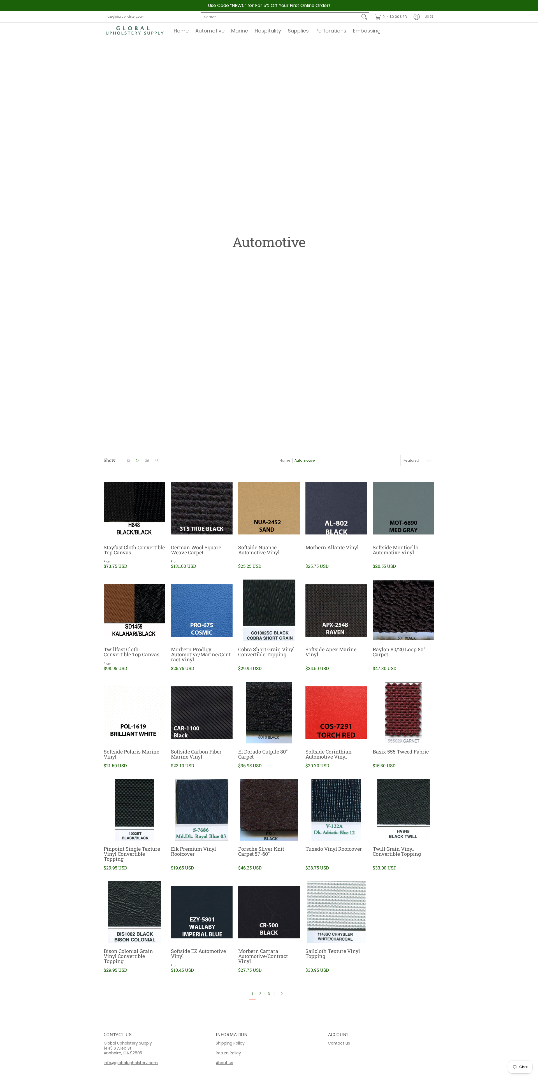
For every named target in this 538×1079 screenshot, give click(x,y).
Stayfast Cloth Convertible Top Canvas (134, 550)
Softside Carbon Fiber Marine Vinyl (196, 754)
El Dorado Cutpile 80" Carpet (263, 754)
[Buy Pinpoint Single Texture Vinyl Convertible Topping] (134, 810)
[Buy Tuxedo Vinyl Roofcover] (336, 810)
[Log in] (416, 16)
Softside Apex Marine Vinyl (330, 652)
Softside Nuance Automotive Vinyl (259, 550)
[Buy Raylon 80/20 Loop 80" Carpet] (403, 610)
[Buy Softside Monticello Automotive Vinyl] (403, 508)
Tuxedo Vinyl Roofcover (333, 848)
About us (224, 1063)
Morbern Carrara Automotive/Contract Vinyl (263, 956)
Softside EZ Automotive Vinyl (198, 953)
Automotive (304, 460)
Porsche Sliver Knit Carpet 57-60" (261, 851)
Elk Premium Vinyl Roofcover (193, 851)
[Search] (364, 17)
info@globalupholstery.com (124, 17)
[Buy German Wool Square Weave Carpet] (202, 508)
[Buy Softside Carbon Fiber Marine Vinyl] (202, 712)
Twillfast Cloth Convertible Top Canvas (131, 652)
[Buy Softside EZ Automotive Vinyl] (202, 912)
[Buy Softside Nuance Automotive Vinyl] (269, 508)
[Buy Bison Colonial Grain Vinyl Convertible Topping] (134, 912)
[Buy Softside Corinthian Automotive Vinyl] (336, 712)
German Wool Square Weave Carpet (196, 550)
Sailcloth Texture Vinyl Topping (332, 953)
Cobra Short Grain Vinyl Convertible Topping (266, 652)
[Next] (283, 994)
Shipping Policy (230, 1043)
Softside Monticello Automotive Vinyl (395, 550)
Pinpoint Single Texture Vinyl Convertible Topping (132, 853)
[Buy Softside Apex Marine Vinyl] (336, 610)
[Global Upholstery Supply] (134, 31)
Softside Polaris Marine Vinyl (131, 754)
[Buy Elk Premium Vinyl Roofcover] (202, 810)
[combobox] (280, 17)
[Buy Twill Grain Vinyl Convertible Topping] (403, 810)
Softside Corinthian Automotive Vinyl (328, 754)
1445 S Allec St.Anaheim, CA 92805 (123, 1050)
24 (138, 460)
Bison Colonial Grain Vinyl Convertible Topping (128, 956)
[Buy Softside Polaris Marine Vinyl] (134, 712)
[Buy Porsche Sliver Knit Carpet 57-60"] (269, 810)
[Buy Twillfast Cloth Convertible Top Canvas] (134, 610)
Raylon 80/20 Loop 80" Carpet (399, 652)
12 (128, 460)
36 (147, 460)
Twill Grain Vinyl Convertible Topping (397, 851)
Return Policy (228, 1053)
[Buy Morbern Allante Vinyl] (336, 508)
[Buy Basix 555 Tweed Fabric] (403, 712)
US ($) (430, 17)
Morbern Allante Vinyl (332, 547)
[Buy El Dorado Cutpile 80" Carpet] (269, 712)
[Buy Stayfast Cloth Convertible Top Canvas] (134, 508)
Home (285, 460)
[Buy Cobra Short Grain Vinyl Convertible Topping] (269, 610)
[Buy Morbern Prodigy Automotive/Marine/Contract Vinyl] (202, 610)
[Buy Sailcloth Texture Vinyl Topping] (336, 912)
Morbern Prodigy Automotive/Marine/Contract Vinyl (201, 654)
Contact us (339, 1043)
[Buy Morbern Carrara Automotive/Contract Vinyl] (269, 912)
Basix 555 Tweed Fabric (401, 751)
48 (157, 460)
